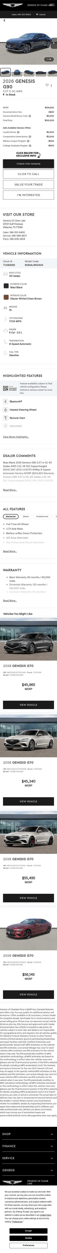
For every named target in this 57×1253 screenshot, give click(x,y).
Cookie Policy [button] (45, 1215)
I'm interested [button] (28, 195)
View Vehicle (28, 704)
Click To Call (28, 174)
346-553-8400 (17, 232)
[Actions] (51, 85)
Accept (28, 1231)
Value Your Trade (28, 184)
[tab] (11, 516)
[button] (21, 14)
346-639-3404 (17, 239)
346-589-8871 (19, 235)
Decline (28, 1238)
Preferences (28, 1245)
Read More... (10, 489)
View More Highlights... (16, 436)
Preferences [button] (17, 1222)
